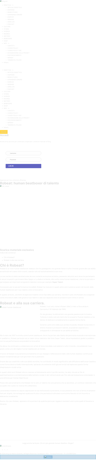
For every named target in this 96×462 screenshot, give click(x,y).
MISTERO (7, 36)
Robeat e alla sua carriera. (14, 260)
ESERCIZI (11, 17)
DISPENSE (11, 10)
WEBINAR (11, 19)
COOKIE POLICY (13, 48)
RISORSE (7, 34)
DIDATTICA (7, 5)
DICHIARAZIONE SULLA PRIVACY (18, 53)
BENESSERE (8, 38)
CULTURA (7, 26)
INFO (5, 43)
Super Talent (57, 282)
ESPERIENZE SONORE (15, 15)
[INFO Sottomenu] (8, 43)
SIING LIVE (11, 22)
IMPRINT (10, 58)
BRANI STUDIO (12, 12)
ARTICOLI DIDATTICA (15, 7)
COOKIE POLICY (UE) (14, 50)
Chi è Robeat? (9, 257)
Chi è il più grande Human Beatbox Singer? (57, 443)
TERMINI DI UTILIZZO (14, 60)
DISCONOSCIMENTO (14, 55)
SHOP (6, 41)
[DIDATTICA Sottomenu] (13, 5)
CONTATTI (11, 46)
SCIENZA (7, 31)
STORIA (6, 29)
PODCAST (11, 24)
